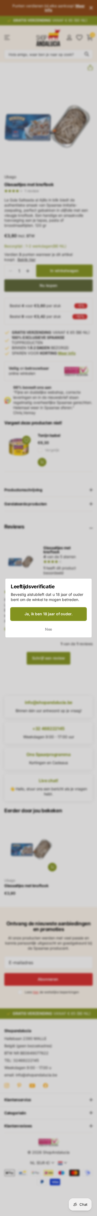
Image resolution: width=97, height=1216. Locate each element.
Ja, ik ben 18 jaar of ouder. (48, 614)
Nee (48, 629)
